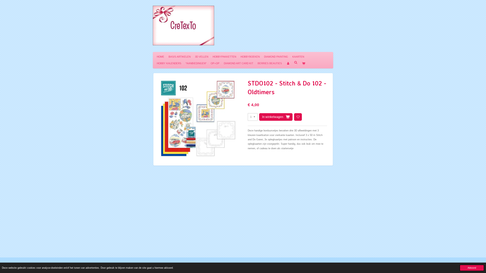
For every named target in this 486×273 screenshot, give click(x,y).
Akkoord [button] (472, 268)
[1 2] (253, 117)
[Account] (288, 63)
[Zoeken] (295, 62)
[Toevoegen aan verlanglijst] (298, 117)
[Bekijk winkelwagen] (303, 63)
